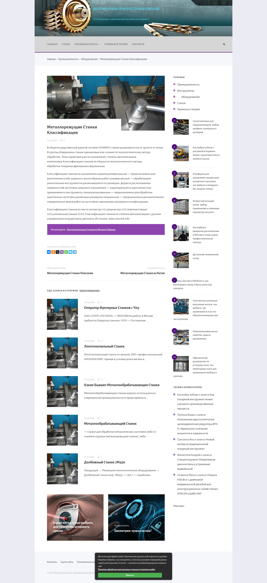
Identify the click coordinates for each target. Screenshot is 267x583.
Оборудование (190, 96)
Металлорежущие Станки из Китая (142, 273)
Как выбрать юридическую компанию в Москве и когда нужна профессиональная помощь (206, 234)
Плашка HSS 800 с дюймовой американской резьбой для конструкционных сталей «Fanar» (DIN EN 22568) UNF (197, 484)
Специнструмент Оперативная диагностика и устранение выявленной (196, 464)
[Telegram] (75, 252)
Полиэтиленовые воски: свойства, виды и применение (205, 335)
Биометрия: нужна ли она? (132, 530)
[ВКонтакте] (49, 252)
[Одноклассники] (53, 252)
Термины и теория (188, 109)
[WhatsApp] (66, 252)
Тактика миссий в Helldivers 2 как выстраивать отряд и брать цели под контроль (192, 285)
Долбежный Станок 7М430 (104, 462)
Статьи (181, 103)
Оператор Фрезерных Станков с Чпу (111, 308)
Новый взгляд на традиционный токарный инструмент (195, 444)
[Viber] (62, 252)
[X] (57, 252)
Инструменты (185, 90)
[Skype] (70, 252)
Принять (130, 575)
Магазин (178, 505)
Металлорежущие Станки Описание (70, 273)
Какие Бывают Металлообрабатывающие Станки (121, 385)
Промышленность (188, 84)
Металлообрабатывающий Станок (110, 424)
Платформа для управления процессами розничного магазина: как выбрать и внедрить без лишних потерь (206, 181)
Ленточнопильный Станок (104, 346)
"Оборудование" (89, 291)
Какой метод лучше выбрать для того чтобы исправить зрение (73, 527)
